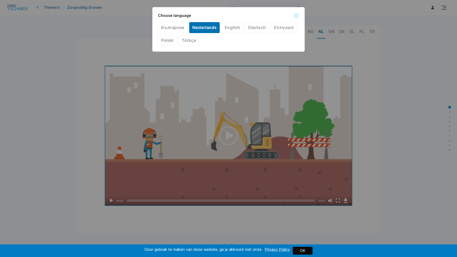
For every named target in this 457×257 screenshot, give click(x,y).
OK (302, 250)
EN (232, 27)
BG (172, 27)
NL (204, 27)
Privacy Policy (277, 249)
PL (167, 40)
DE (257, 27)
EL (284, 27)
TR (189, 40)
